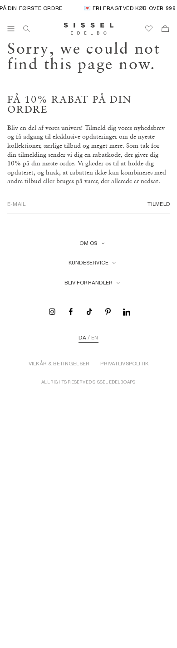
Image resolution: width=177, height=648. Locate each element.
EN (94, 337)
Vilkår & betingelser (59, 363)
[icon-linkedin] (126, 311)
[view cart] (165, 28)
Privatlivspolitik (124, 363)
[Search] (26, 28)
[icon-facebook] (70, 311)
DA (82, 337)
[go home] (88, 28)
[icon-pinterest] (108, 311)
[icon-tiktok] (89, 311)
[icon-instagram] (52, 311)
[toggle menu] (11, 28)
